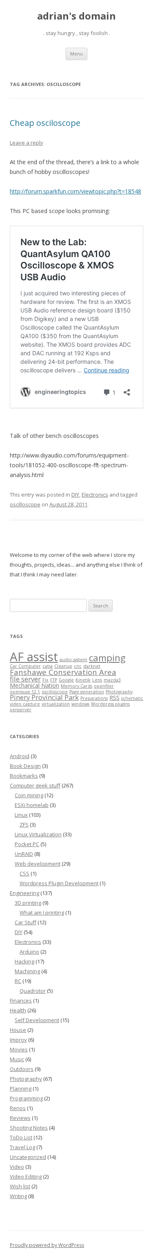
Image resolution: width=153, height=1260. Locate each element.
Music (17, 1059)
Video (17, 1166)
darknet (91, 666)
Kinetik (83, 680)
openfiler (104, 686)
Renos (18, 1108)
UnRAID (24, 854)
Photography (119, 692)
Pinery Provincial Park (44, 697)
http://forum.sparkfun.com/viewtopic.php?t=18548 (75, 191)
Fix (45, 680)
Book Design (25, 766)
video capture (25, 704)
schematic (132, 698)
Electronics (95, 494)
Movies (19, 1049)
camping (107, 657)
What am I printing (42, 912)
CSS (24, 873)
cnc (78, 666)
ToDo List (21, 1137)
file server (25, 679)
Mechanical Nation (34, 685)
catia (47, 666)
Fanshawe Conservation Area (63, 672)
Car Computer (25, 666)
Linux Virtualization (38, 834)
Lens (97, 680)
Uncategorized (28, 1157)
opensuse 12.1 (25, 692)
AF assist (34, 657)
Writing (18, 1196)
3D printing (28, 902)
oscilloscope (25, 504)
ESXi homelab (32, 805)
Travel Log (22, 1147)
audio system (73, 659)
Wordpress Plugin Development (59, 883)
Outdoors (21, 1069)
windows (80, 704)
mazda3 (112, 680)
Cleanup (63, 666)
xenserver (20, 709)
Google (66, 680)
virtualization (56, 704)
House (18, 1030)
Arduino (29, 951)
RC (18, 981)
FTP (53, 680)
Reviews (20, 1117)
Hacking (24, 961)
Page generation (86, 692)
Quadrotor (33, 990)
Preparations (94, 698)
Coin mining (29, 795)
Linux (21, 814)
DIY (75, 494)
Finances (21, 1000)
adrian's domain (76, 16)
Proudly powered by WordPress (47, 1245)
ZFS (24, 824)
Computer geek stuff (35, 785)
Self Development (37, 1020)
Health (18, 1010)
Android (19, 756)
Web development (37, 863)
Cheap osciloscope (45, 122)
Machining (27, 971)
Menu (76, 54)
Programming (26, 1098)
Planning (20, 1088)
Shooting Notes (29, 1127)
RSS (114, 697)
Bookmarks (24, 775)
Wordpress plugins (110, 704)
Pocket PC (27, 844)
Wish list (20, 1186)
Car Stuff (25, 922)
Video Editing (26, 1176)
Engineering (24, 893)
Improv (18, 1039)
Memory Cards (76, 686)
